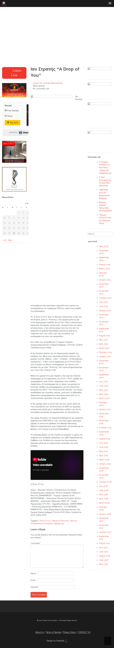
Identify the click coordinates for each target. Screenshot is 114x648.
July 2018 (103, 486)
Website (34, 587)
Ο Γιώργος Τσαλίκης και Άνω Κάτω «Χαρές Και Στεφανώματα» (105, 167)
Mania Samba (56, 83)
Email (34, 580)
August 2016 (104, 556)
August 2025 (104, 264)
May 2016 (103, 564)
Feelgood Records (60, 521)
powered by (13, 132)
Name (34, 573)
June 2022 (103, 306)
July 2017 (103, 547)
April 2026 (103, 246)
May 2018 (103, 494)
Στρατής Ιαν (59, 523)
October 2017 (105, 532)
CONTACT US (84, 632)
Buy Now (14, 122)
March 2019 (104, 460)
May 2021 (103, 340)
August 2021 (104, 335)
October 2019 (105, 427)
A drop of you (44, 521)
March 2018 (104, 503)
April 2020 (103, 394)
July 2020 (103, 381)
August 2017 (104, 543)
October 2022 (105, 298)
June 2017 (103, 552)
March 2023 (104, 269)
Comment (36, 543)
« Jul (4, 240)
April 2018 (103, 499)
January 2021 (105, 356)
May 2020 (103, 390)
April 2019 (103, 455)
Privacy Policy (69, 632)
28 (14, 233)
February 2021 (105, 352)
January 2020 (105, 409)
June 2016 (103, 560)
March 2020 (104, 398)
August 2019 (104, 439)
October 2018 (105, 482)
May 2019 (103, 451)
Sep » (10, 240)
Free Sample (13, 110)
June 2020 (104, 386)
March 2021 (104, 348)
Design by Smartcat (56, 641)
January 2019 (105, 464)
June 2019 (103, 447)
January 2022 (105, 310)
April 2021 (103, 344)
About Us (39, 632)
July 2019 (103, 443)
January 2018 (105, 514)
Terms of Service (53, 632)
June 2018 (103, 490)
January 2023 (105, 280)
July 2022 (103, 302)
